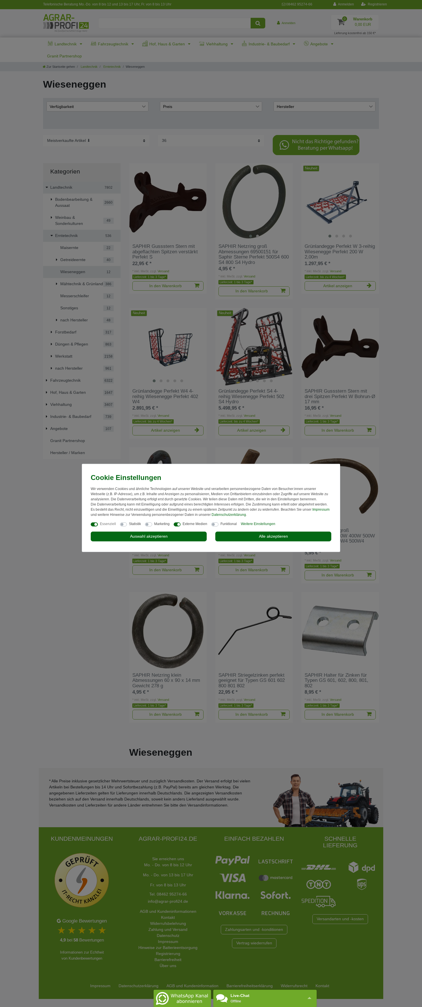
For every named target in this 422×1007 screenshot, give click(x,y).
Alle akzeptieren (273, 536)
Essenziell (108, 524)
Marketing (162, 524)
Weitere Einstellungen (258, 524)
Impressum (321, 510)
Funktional (228, 524)
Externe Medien (195, 524)
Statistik (135, 524)
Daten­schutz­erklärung (229, 515)
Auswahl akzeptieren (149, 536)
